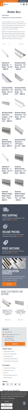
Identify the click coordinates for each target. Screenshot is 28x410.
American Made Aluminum (10, 375)
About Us (6, 373)
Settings (7, 401)
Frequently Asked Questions (11, 358)
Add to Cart (7, 319)
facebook (3, 384)
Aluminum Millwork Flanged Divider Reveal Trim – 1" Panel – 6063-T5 (7, 195)
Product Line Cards (8, 370)
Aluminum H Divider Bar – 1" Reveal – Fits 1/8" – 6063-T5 (7, 66)
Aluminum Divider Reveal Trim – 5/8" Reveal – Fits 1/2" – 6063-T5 (20, 115)
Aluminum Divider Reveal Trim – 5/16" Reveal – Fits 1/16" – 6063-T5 (20, 143)
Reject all (6, 404)
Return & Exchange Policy (10, 354)
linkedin (19, 384)
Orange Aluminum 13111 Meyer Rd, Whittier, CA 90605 (9, 338)
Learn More (9, 284)
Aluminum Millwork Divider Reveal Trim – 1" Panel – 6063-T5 (7, 142)
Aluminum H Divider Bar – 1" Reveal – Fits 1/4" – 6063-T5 (7, 169)
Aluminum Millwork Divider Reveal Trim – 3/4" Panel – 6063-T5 (20, 169)
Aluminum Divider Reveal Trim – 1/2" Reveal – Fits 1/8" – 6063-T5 (20, 66)
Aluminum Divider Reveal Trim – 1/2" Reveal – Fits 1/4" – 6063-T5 (7, 91)
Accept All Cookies (6, 408)
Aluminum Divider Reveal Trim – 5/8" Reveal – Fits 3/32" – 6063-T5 (20, 91)
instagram (7, 384)
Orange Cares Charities (9, 368)
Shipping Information (9, 351)
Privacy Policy (12, 398)
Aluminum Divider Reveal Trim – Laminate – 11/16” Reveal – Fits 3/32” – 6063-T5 (7, 116)
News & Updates (8, 377)
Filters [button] (4, 44)
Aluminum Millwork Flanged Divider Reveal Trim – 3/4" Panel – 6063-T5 (20, 195)
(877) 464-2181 (23, 1)
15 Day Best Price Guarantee (11, 361)
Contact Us (15, 344)
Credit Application (8, 356)
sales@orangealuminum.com (12, 334)
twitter (15, 384)
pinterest (11, 384)
